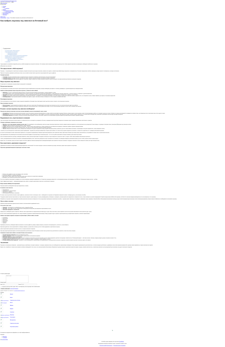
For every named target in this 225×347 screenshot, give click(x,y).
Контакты (5, 336)
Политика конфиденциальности (106, 345)
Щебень (11, 305)
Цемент (11, 294)
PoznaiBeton (121, 341)
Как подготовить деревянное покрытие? (13, 58)
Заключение (7, 61)
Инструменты (13, 319)
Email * (20, 284)
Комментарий (3, 282)
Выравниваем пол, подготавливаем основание (14, 56)
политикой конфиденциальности (19, 290)
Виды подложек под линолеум (11, 51)
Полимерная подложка (12, 54)
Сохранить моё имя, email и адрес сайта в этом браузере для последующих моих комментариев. (21, 286)
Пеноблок (12, 314)
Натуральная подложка (12, 53)
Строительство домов (14, 323)
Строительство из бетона (15, 300)
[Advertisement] (17, 34)
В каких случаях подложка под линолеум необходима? (16, 55)
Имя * (1, 284)
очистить (12, 288)
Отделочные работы (14, 326)
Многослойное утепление (13, 60)
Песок (11, 302)
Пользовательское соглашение (119, 345)
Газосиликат (12, 317)
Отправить (16, 288)
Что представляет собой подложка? (12, 50)
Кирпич (11, 308)
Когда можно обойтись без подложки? (15, 59)
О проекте (5, 337)
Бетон (11, 297)
